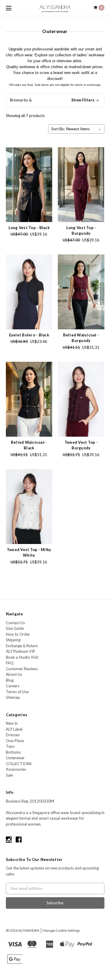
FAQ (9, 662)
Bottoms (13, 752)
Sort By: (58, 128)
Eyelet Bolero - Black (29, 335)
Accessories (16, 769)
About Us (14, 674)
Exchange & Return (22, 645)
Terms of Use (17, 691)
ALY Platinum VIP (20, 651)
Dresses (13, 734)
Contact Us (15, 622)
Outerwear (15, 757)
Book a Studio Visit (22, 657)
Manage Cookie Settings (61, 930)
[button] (55, 100)
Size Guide (15, 628)
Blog (9, 680)
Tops (10, 746)
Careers (12, 685)
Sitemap (13, 697)
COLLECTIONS (19, 763)
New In (12, 723)
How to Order (18, 634)
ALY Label (14, 729)
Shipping (13, 639)
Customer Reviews (22, 668)
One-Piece (15, 740)
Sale (9, 775)
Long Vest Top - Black (29, 227)
